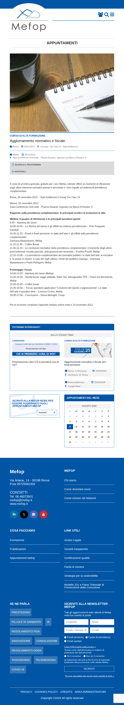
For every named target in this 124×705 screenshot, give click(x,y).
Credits (66, 691)
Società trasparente (76, 549)
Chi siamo (70, 480)
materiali (20, 171)
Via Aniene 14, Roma (78, 375)
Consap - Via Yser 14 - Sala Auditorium (59, 146)
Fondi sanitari (74, 641)
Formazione (17, 540)
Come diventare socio (77, 489)
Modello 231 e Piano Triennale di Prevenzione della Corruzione (84, 586)
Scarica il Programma (28, 164)
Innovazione (21, 640)
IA (48, 621)
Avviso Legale (72, 540)
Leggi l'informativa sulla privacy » (80, 647)
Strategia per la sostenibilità (81, 575)
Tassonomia (21, 659)
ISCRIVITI (89, 669)
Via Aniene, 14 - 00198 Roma (29, 480)
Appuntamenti (62, 43)
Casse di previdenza (99, 637)
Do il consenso (74, 656)
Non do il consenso (95, 656)
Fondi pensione (75, 637)
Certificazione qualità (77, 558)
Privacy (26, 691)
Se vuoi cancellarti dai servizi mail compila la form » (89, 676)
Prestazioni (21, 612)
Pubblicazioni (18, 549)
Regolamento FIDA (26, 631)
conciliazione (46, 640)
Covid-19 (18, 669)
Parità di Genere (74, 567)
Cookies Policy (46, 691)
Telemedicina (46, 659)
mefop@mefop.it (21, 500)
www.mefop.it (19, 503)
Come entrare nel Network (80, 498)
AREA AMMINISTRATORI (90, 691)
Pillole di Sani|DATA (26, 621)
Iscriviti (42, 412)
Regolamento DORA (26, 650)
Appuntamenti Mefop (22, 558)
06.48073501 (24, 496)
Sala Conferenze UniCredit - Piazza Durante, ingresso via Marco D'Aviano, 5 (49, 157)
